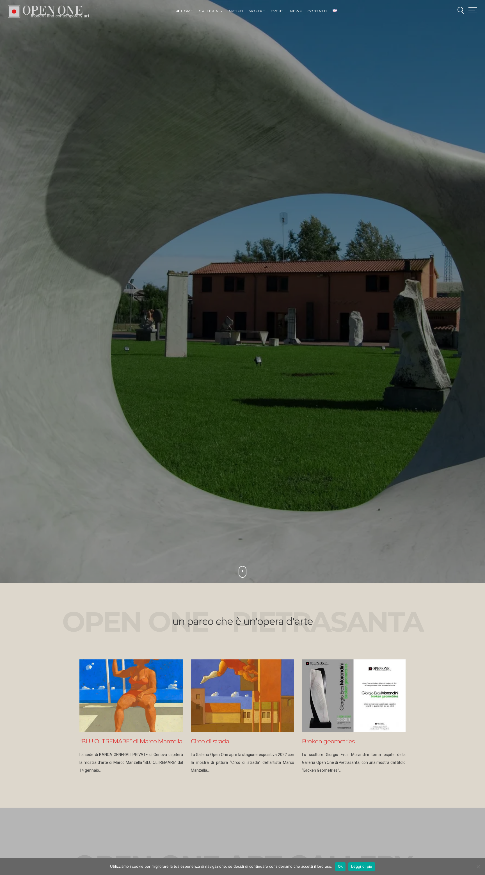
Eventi (278, 11)
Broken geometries (328, 741)
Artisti (235, 11)
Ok (340, 866)
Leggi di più (361, 866)
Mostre (257, 11)
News (296, 11)
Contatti (317, 11)
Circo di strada (210, 741)
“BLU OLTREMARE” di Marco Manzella (130, 741)
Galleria (208, 11)
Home (187, 11)
